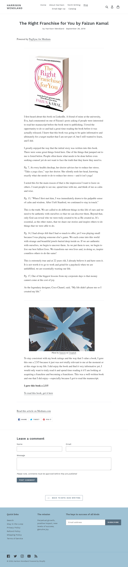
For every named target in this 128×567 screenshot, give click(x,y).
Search (10, 520)
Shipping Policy (14, 535)
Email (68, 444)
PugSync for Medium (39, 39)
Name (19, 444)
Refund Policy (13, 531)
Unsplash (72, 352)
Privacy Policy (13, 527)
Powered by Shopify (37, 561)
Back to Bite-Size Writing (65, 498)
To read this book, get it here (38, 393)
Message (21, 455)
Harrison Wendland (15, 7)
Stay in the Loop (15, 524)
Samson (62, 352)
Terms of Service (15, 538)
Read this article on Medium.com (34, 411)
